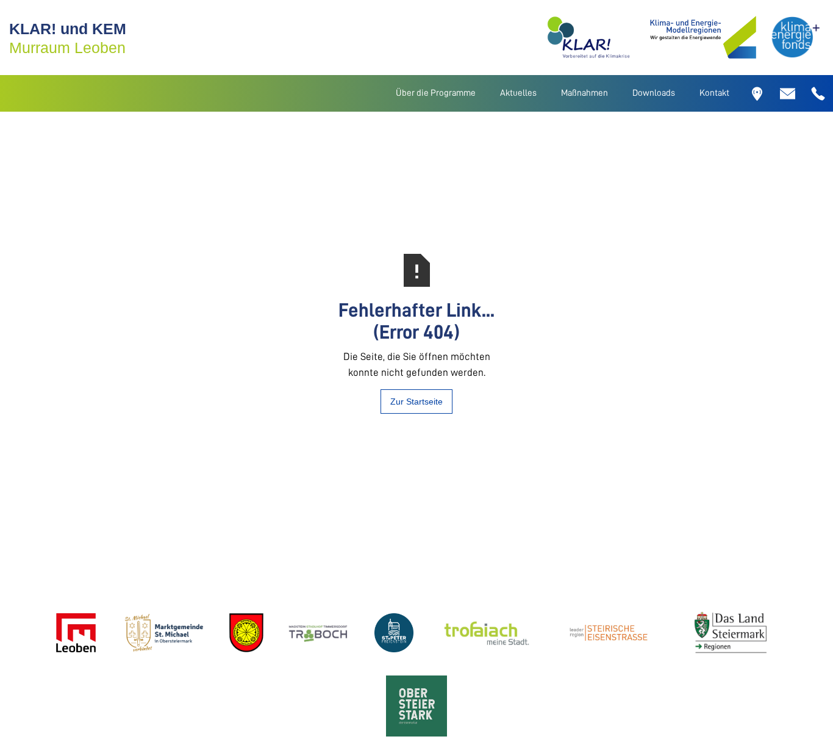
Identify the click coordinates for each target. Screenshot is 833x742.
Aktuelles (518, 93)
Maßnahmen (584, 93)
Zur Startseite (416, 401)
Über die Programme (436, 93)
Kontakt (714, 93)
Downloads (653, 93)
